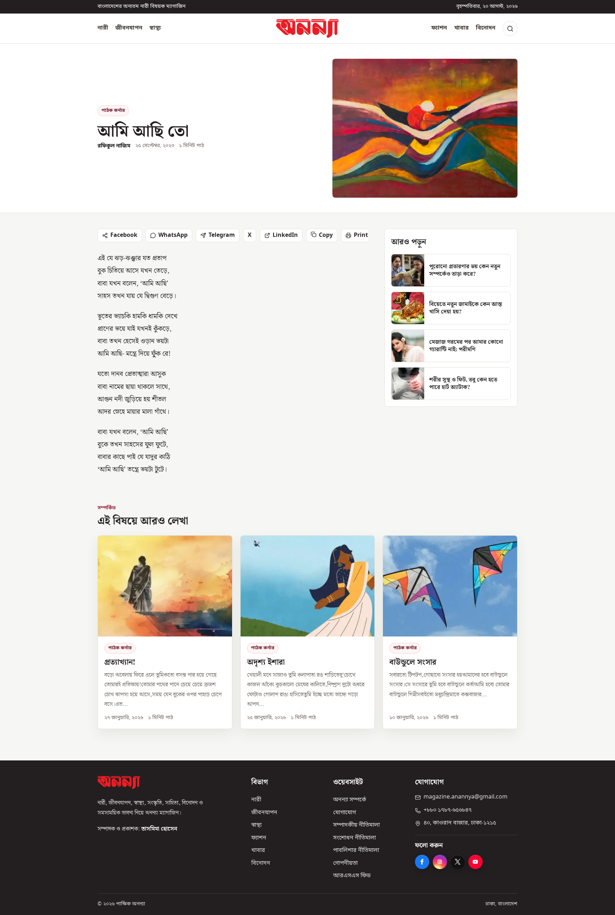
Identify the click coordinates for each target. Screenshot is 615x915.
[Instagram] (440, 862)
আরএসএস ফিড (351, 876)
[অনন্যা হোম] (307, 28)
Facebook (123, 235)
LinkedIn (285, 235)
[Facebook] (422, 862)
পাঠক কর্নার (113, 111)
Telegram (222, 235)
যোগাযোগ (344, 813)
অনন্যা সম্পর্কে (349, 800)
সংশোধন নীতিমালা (354, 838)
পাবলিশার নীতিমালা (356, 850)
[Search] (510, 28)
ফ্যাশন (439, 28)
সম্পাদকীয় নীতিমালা (356, 825)
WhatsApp (173, 235)
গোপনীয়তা (345, 863)
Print (361, 235)
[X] (458, 862)
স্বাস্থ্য (155, 28)
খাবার (461, 28)
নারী (103, 28)
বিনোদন (485, 28)
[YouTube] (475, 862)
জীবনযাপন (128, 28)
